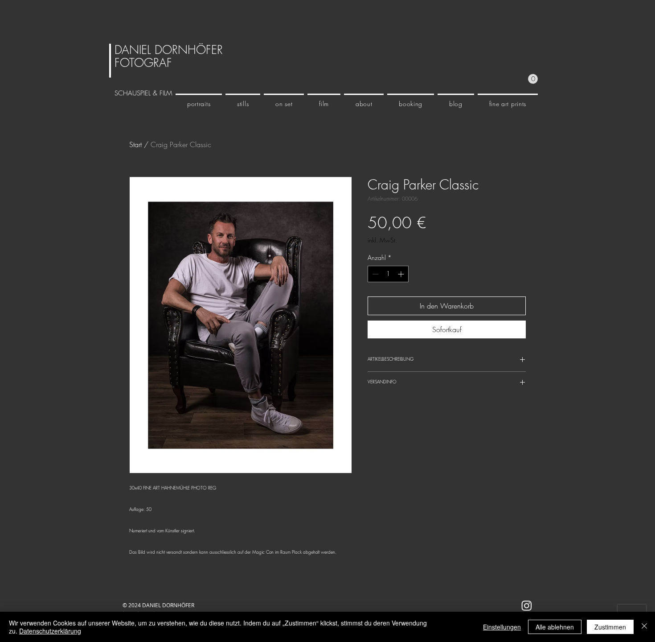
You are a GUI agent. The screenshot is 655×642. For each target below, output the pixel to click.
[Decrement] (374, 274)
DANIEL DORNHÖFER (169, 50)
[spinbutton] (388, 274)
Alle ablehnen (555, 626)
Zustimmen (610, 626)
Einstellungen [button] (502, 626)
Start (135, 144)
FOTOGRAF (143, 62)
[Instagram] (526, 605)
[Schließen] (644, 627)
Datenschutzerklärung (50, 630)
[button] (533, 79)
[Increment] (401, 274)
